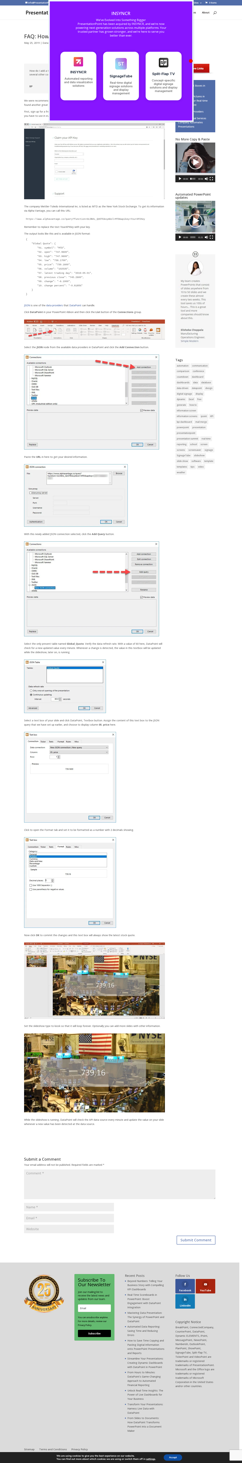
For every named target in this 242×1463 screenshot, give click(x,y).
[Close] (191, 61)
